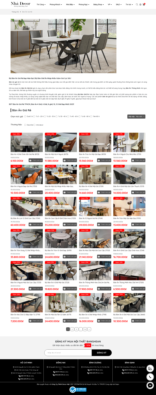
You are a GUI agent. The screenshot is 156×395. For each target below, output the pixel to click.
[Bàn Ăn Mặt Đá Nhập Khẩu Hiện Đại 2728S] (61, 174)
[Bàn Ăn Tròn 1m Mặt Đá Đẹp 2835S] (95, 142)
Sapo (117, 384)
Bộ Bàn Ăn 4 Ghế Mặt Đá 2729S (91, 186)
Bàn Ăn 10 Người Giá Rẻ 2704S (91, 218)
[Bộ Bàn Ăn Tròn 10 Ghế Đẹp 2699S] (61, 238)
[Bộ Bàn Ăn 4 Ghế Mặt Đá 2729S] (95, 174)
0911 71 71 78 (24, 376)
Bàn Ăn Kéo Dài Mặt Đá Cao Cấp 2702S (94, 250)
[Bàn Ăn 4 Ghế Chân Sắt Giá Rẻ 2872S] (27, 142)
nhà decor (39, 125)
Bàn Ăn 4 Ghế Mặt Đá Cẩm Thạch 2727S (128, 186)
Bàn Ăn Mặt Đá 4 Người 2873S (56, 154)
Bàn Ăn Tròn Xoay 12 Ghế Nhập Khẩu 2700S (25, 250)
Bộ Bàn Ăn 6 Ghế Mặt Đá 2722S (57, 282)
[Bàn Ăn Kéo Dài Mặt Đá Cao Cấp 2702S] (95, 238)
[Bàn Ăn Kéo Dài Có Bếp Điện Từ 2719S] (27, 302)
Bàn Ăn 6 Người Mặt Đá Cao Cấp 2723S (26, 282)
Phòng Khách (55, 4)
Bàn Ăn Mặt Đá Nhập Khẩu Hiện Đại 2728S (59, 186)
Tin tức (129, 4)
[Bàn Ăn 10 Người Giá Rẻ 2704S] (95, 206)
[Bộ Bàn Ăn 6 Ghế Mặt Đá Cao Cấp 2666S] (129, 302)
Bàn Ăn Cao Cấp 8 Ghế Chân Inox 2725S (60, 218)
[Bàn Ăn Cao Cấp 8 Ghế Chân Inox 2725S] (61, 206)
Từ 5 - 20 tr (40, 116)
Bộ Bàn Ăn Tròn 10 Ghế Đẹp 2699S (58, 250)
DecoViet (30, 125)
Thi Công (40, 4)
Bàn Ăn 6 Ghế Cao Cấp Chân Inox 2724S (128, 250)
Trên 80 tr (96, 116)
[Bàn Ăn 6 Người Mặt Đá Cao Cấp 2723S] (27, 270)
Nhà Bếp (69, 4)
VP (109, 4)
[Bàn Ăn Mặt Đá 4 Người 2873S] (61, 142)
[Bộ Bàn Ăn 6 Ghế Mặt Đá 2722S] (61, 270)
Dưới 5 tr (30, 116)
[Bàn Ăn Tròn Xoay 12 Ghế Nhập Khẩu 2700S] (27, 238)
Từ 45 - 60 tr (74, 116)
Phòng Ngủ (83, 4)
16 (85, 329)
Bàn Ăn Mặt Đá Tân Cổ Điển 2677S (58, 315)
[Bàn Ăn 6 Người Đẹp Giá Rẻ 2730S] (27, 174)
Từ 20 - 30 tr (51, 116)
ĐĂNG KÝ (101, 352)
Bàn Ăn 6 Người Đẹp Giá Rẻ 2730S (24, 186)
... (80, 329)
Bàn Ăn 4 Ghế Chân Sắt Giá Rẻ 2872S (25, 154)
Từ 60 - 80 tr (85, 116)
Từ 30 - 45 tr (62, 116)
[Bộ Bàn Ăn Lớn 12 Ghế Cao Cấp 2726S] (27, 206)
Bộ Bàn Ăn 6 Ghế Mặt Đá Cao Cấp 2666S (129, 315)
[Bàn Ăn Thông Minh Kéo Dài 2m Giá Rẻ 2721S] (95, 270)
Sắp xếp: (132, 117)
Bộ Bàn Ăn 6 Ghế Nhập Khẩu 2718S (92, 315)
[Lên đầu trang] (151, 358)
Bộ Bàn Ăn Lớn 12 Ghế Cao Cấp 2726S (25, 218)
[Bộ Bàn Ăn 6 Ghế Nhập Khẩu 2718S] (95, 302)
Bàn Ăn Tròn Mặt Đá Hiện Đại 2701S (127, 218)
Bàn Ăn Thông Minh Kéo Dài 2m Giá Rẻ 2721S (94, 282)
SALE (118, 4)
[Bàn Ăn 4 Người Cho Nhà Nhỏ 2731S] (129, 142)
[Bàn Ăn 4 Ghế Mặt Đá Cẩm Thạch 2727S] (129, 174)
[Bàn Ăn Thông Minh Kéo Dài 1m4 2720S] (129, 270)
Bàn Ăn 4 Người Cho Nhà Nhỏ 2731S (127, 154)
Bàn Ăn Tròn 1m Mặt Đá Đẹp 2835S (92, 154)
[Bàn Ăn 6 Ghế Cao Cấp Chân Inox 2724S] (129, 238)
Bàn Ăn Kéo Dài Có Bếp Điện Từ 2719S (25, 315)
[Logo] (20, 4)
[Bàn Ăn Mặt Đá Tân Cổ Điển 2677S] (61, 302)
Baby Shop (98, 4)
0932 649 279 (24, 379)
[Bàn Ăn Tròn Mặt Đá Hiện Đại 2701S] (129, 206)
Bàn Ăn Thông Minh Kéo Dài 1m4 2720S (128, 282)
